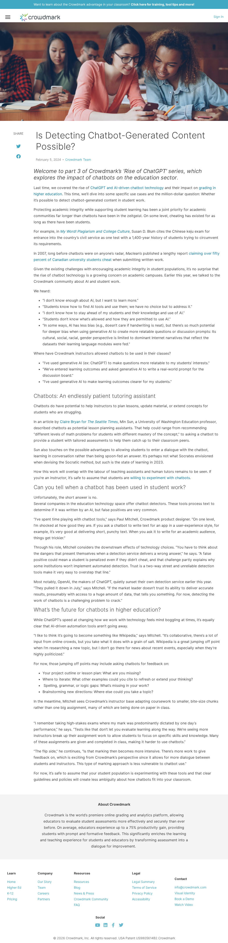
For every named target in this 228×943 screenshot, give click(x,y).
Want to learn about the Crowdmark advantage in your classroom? (114, 4)
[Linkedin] (105, 925)
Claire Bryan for (88, 421)
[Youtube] (98, 925)
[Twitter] (121, 925)
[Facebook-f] (113, 925)
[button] (18, 146)
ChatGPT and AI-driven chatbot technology (127, 187)
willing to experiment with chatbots (159, 478)
